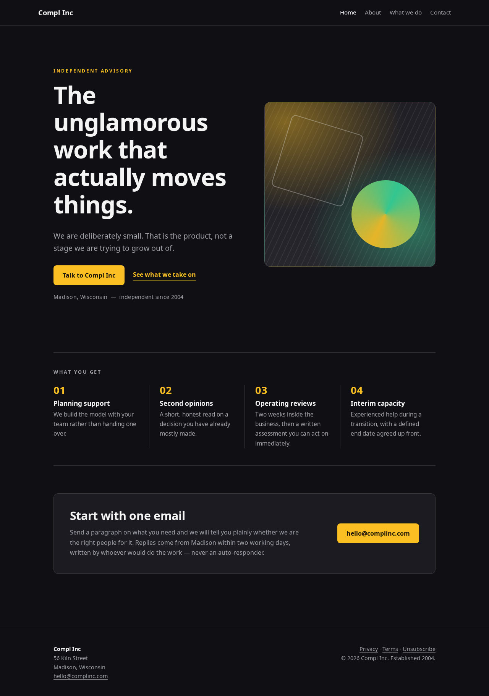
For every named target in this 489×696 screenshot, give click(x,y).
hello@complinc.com (378, 533)
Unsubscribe (419, 648)
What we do (406, 12)
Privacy (368, 648)
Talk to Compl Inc (89, 275)
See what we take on (164, 274)
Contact (440, 12)
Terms (390, 648)
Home (348, 12)
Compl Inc (55, 12)
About (373, 12)
